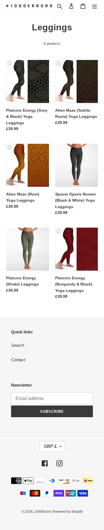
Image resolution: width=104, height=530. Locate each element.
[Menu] (94, 6)
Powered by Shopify (67, 512)
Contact (18, 359)
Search (17, 345)
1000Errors (42, 512)
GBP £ (50, 446)
